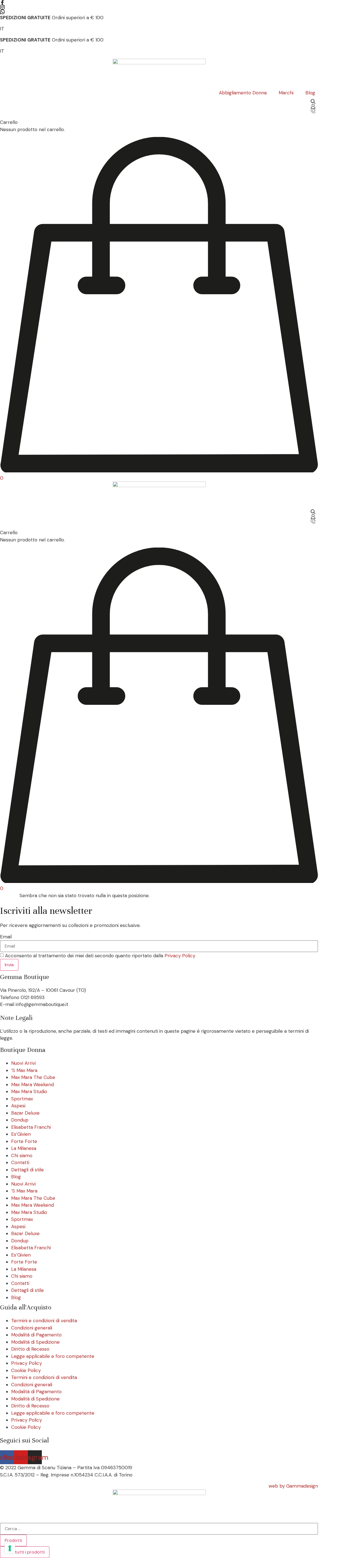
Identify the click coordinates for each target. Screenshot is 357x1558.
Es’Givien (21, 1134)
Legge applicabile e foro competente (52, 1356)
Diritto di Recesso (30, 1349)
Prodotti (13, 1540)
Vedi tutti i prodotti (25, 1552)
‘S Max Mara (24, 1070)
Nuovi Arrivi (23, 1063)
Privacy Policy (180, 956)
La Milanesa (23, 1148)
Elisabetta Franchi (31, 1127)
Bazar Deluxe (25, 1113)
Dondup (19, 1120)
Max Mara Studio (29, 1091)
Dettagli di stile (27, 1170)
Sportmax (22, 1099)
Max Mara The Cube (33, 1077)
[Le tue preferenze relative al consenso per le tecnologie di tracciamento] (9, 1548)
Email (6, 936)
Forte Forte (24, 1141)
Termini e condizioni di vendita (44, 1320)
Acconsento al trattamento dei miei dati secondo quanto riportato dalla (100, 955)
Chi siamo (21, 1155)
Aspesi (18, 1106)
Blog (16, 1177)
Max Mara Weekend (32, 1084)
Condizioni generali (31, 1328)
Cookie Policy (26, 1370)
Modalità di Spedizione (35, 1342)
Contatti (20, 1162)
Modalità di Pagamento (36, 1335)
